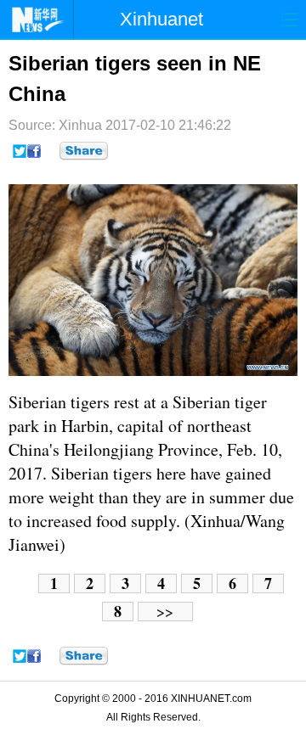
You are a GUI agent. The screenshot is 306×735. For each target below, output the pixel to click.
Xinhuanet (161, 19)
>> (164, 611)
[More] (84, 151)
